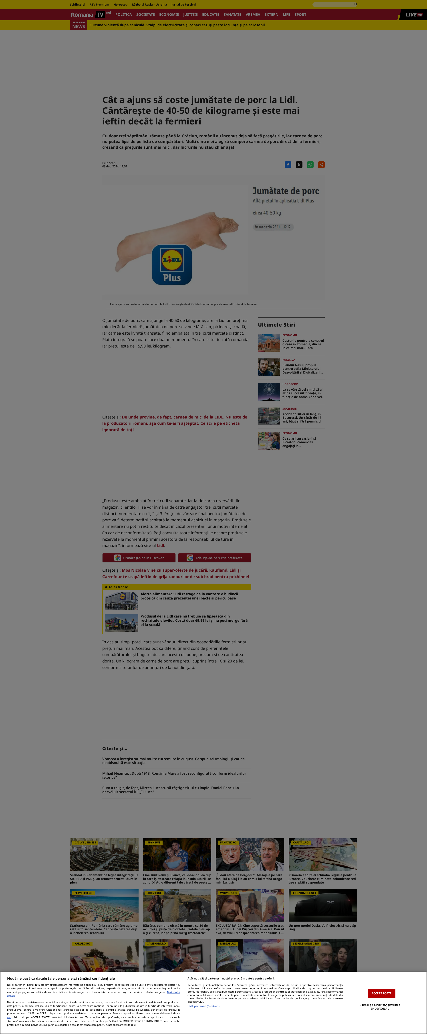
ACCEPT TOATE (381, 993)
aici (9, 1017)
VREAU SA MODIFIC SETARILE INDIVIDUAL (380, 1007)
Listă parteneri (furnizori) (203, 1006)
